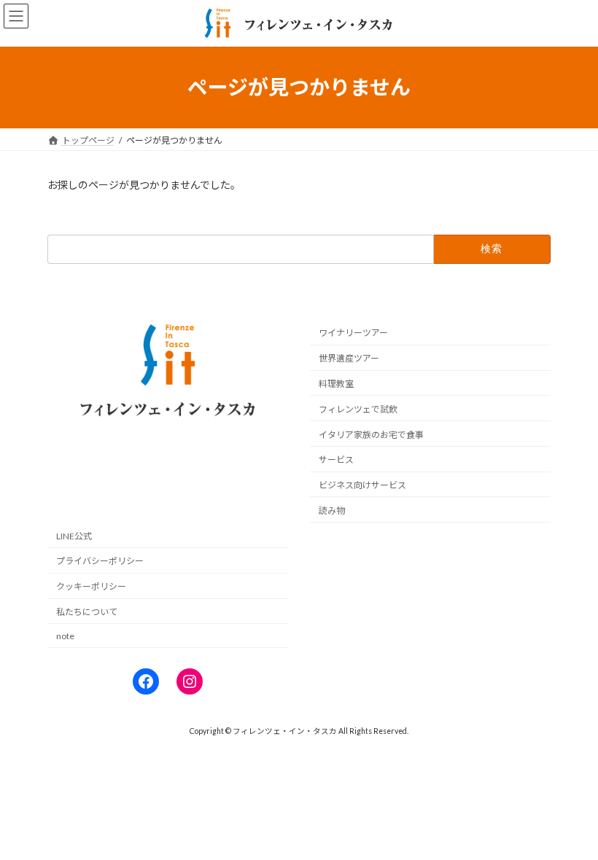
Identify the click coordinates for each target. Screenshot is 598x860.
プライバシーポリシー (100, 561)
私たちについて (86, 611)
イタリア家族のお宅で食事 (371, 434)
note (65, 635)
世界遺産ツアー (349, 358)
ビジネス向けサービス (362, 485)
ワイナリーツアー (353, 333)
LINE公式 (74, 536)
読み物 (332, 510)
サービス (336, 459)
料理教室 (336, 383)
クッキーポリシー (91, 586)
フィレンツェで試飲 (358, 409)
